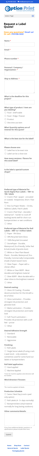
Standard (11, 333)
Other (9, 224)
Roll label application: (13, 364)
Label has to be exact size (17, 150)
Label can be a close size (17, 153)
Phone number (11, 59)
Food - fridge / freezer (16, 116)
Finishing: (8, 345)
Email (7, 50)
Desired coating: (11, 287)
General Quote (12, 448)
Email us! (29, 32)
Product (10, 119)
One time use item (14, 122)
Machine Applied (14, 370)
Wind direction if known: (15, 380)
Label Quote (25, 448)
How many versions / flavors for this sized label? (18, 159)
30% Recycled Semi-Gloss (17, 237)
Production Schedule (13, 391)
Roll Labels (11, 348)
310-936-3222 (17, 34)
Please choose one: (12, 147)
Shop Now (17, 445)
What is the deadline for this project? (16, 97)
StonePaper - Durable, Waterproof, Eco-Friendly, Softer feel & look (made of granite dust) (19, 246)
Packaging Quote (18, 451)
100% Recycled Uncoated (17, 240)
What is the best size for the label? (19, 139)
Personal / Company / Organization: (13, 68)
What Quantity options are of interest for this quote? (17, 128)
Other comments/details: (15, 411)
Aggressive (11, 340)
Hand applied (12, 367)
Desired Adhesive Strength (15, 331)
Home (9, 445)
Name (7, 41)
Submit (8, 435)
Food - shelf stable (14, 112)
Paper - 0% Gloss (14, 233)
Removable (11, 337)
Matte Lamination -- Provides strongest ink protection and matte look (18, 311)
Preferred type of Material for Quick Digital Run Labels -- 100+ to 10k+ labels (19, 191)
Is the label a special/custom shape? (16, 170)
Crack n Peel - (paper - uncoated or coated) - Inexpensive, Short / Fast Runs (19, 200)
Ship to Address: (12, 79)
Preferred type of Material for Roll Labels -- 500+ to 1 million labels (18, 229)
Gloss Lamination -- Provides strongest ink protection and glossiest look (17, 302)
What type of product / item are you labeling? (18, 108)
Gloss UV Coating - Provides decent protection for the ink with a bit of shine (18, 293)
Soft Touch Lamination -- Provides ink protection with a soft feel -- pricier (18, 320)
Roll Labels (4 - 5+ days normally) (20, 400)
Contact (26, 445)
